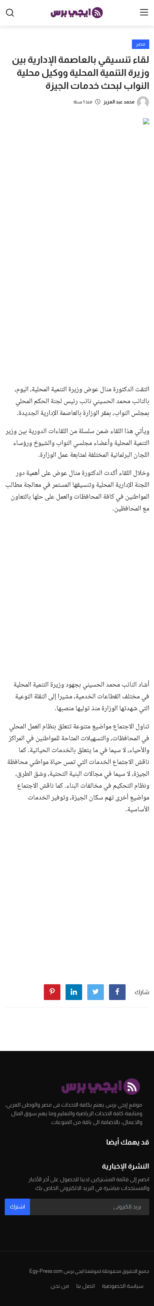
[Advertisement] (77, 297)
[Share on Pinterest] (52, 992)
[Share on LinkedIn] (74, 992)
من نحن (60, 1286)
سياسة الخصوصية (122, 1286)
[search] (10, 12)
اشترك (17, 1206)
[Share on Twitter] (95, 992)
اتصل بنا (85, 1286)
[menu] (144, 12)
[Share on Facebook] (117, 992)
